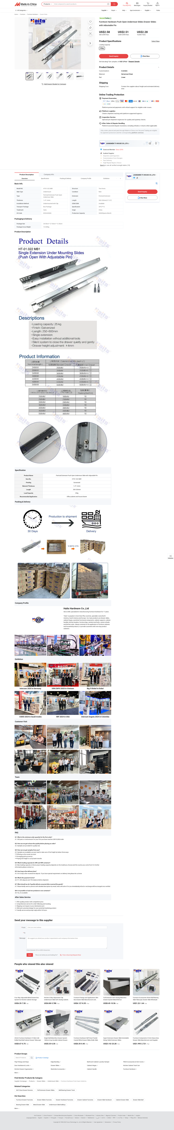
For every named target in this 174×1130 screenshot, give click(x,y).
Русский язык (69, 1118)
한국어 (103, 1118)
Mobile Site (131, 1115)
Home (16, 14)
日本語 (109, 1118)
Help (123, 10)
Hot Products (37, 1115)
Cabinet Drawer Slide (122, 1100)
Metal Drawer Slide (39, 1105)
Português (53, 1118)
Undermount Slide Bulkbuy (57, 1105)
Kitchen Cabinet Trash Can (131, 1065)
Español (46, 1118)
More (16, 1108)
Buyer (113, 10)
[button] (116, 178)
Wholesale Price (89, 1115)
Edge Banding (55, 1062)
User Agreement (98, 1122)
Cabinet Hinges (91, 1065)
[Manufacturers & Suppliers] (25, 4)
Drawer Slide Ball (138, 1100)
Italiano (77, 1118)
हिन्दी (114, 1118)
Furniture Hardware (32, 14)
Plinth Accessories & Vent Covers (133, 1062)
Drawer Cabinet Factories (85, 1100)
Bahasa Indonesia (143, 1118)
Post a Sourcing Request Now (70, 955)
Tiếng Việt (133, 1118)
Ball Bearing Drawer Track (67, 1090)
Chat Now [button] (146, 56)
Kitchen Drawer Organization (23, 1069)
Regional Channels (111, 1115)
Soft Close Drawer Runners (24, 1090)
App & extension (135, 10)
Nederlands (91, 1118)
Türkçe (126, 1118)
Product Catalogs (43, 1058)
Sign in (157, 5)
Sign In (102, 165)
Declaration (108, 1122)
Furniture (22, 14)
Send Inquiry (113, 56)
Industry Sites (100, 1115)
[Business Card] (156, 183)
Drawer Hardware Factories (64, 1100)
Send (29, 955)
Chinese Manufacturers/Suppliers (63, 1115)
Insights (138, 1115)
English (40, 1118)
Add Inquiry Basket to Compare (55, 84)
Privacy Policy (117, 1122)
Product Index (122, 1115)
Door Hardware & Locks (21, 1065)
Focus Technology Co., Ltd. (73, 1122)
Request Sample (134, 61)
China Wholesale (78, 1115)
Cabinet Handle (92, 1069)
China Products (47, 1115)
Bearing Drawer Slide (22, 1105)
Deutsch (83, 1118)
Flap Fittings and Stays (21, 1062)
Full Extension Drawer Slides (45, 1090)
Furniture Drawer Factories (24, 1100)
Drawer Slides (43, 14)
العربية (97, 1118)
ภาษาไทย (119, 1118)
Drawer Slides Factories (44, 1100)
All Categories (21, 10)
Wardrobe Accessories (58, 1069)
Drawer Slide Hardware (104, 1100)
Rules (158, 10)
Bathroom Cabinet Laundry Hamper (98, 1062)
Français (60, 1118)
